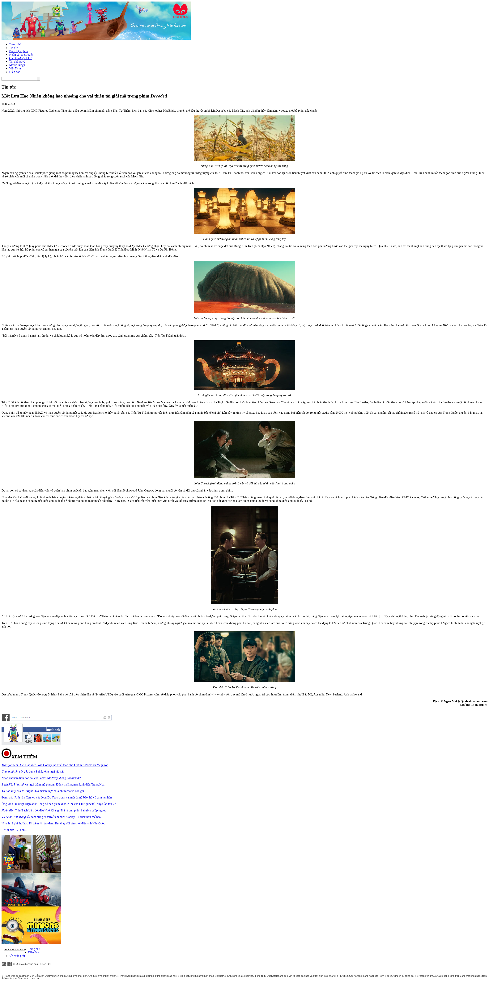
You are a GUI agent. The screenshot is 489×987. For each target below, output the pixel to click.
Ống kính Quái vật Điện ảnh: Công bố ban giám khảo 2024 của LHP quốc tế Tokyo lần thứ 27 (59, 804)
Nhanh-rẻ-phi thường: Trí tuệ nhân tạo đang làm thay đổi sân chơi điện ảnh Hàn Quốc (53, 823)
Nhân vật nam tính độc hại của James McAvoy (41, 778)
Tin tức (13, 47)
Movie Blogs (17, 65)
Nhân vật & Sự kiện (21, 54)
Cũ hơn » (21, 829)
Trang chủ (15, 44)
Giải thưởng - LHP (20, 58)
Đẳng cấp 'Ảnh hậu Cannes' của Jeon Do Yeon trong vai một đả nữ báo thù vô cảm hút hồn (57, 797)
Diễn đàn (14, 71)
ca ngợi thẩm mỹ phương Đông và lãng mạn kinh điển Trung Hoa (53, 784)
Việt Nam (15, 68)
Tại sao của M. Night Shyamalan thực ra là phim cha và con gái (43, 791)
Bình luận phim (18, 51)
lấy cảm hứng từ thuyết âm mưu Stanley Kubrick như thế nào (51, 817)
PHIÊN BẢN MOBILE (14, 949)
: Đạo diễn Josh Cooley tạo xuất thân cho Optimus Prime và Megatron (55, 765)
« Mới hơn (8, 829)
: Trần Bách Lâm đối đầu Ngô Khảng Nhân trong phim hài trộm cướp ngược (54, 810)
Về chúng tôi (17, 955)
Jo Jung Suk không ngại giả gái (33, 771)
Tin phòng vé (17, 61)
